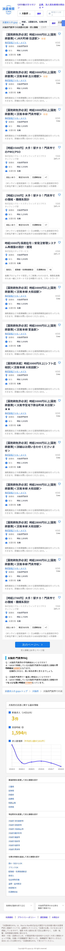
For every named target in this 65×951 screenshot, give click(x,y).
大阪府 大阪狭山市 (15, 829)
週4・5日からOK (15, 863)
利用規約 (9, 917)
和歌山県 (12, 802)
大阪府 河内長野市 (15, 821)
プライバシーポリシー (27, 917)
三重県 (11, 786)
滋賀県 (11, 790)
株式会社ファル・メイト (15, 42)
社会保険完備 (13, 879)
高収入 (11, 875)
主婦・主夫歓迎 (14, 883)
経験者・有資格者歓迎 (17, 871)
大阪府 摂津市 (14, 849)
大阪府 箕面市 (14, 837)
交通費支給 (13, 891)
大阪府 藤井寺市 (15, 833)
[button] (32, 645)
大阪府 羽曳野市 (15, 825)
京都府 (11, 794)
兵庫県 (11, 798)
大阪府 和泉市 (14, 841)
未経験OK (12, 887)
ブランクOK (13, 867)
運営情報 (43, 917)
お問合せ (55, 917)
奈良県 (11, 807)
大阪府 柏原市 (14, 845)
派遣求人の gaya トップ (13, 22)
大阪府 (35, 691)
